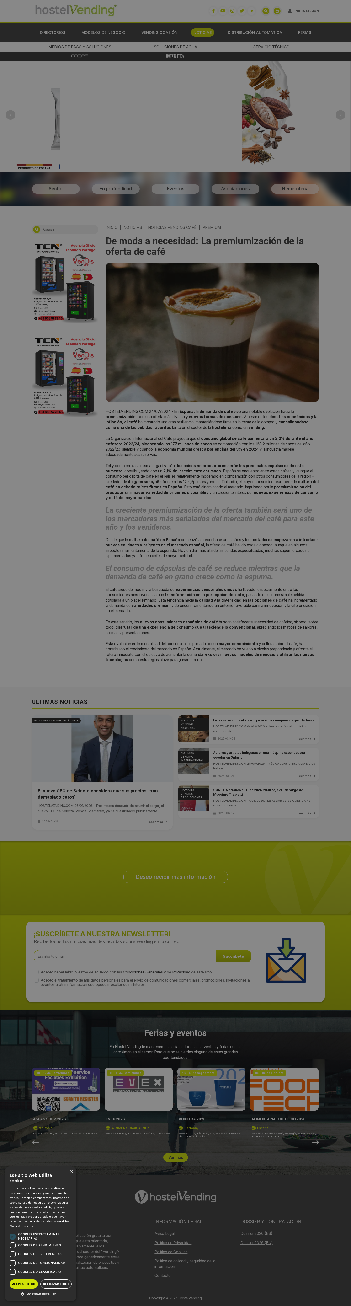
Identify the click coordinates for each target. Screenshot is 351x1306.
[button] (41, 1294)
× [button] (71, 1171)
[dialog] (175, 653)
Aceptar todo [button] (24, 1284)
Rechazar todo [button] (56, 1284)
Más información (21, 1226)
